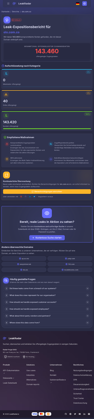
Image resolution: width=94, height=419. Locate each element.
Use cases (30, 370)
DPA (75, 380)
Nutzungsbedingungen (82, 370)
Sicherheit (77, 393)
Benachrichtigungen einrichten (48, 191)
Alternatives (31, 380)
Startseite (5, 11)
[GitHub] (66, 414)
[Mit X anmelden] (34, 196)
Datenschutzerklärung (82, 375)
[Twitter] (75, 414)
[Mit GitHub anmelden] (26, 196)
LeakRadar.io (14, 414)
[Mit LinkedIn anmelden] (30, 196)
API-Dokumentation (11, 371)
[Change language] (77, 3)
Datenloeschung (80, 403)
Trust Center (78, 398)
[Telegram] (70, 414)
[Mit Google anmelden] (21, 196)
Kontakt (53, 375)
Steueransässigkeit (81, 384)
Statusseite (8, 378)
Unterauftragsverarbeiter (82, 389)
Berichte (15, 11)
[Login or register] (84, 3)
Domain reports (32, 384)
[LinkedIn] (84, 414)
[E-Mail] (89, 414)
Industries (30, 375)
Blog (52, 370)
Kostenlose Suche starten (49, 238)
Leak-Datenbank (10, 383)
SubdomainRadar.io (58, 381)
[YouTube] (80, 414)
